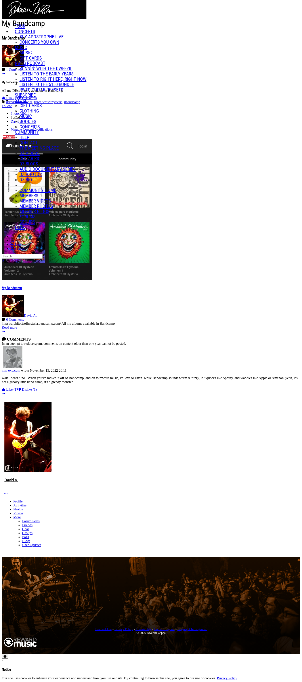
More (17, 517)
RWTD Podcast (30, 63)
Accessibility (143, 629)
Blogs (26, 541)
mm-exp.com (11, 370)
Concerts (25, 31)
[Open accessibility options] (5, 656)
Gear (25, 529)
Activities (20, 505)
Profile (18, 501)
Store (21, 100)
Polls (25, 537)
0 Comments (15, 319)
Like (11, 389)
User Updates (31, 545)
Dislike (29, 389)
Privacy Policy (124, 629)
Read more (9, 327)
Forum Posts (31, 521)
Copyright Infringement (192, 629)
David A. (30, 315)
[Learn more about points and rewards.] (6, 484)
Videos (18, 513)
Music (21, 47)
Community (27, 132)
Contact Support (164, 629)
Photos (18, 509)
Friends (27, 525)
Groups (27, 533)
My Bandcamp (12, 288)
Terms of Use (103, 629)
